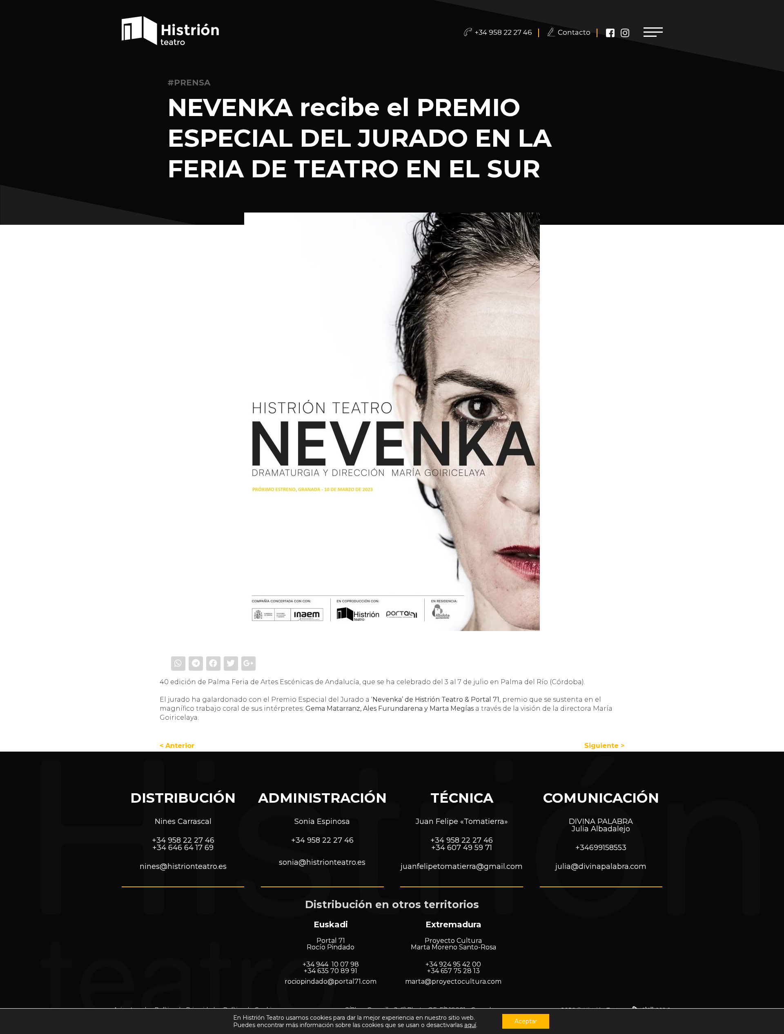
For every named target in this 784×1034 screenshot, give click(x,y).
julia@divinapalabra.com (600, 866)
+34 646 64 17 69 (183, 847)
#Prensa (188, 82)
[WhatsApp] (178, 663)
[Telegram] (196, 663)
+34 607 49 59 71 (461, 847)
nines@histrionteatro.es (183, 866)
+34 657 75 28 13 (453, 971)
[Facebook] (214, 663)
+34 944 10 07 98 (331, 964)
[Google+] (248, 663)
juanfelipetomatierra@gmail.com (462, 866)
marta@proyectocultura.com (453, 981)
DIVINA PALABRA (601, 821)
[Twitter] (231, 663)
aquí (470, 1025)
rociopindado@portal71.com (330, 981)
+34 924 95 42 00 (453, 964)
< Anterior (177, 746)
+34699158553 (600, 847)
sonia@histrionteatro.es (322, 862)
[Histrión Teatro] (172, 31)
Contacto (574, 32)
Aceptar (525, 1021)
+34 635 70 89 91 (330, 971)
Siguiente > (604, 746)
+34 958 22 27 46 (503, 32)
